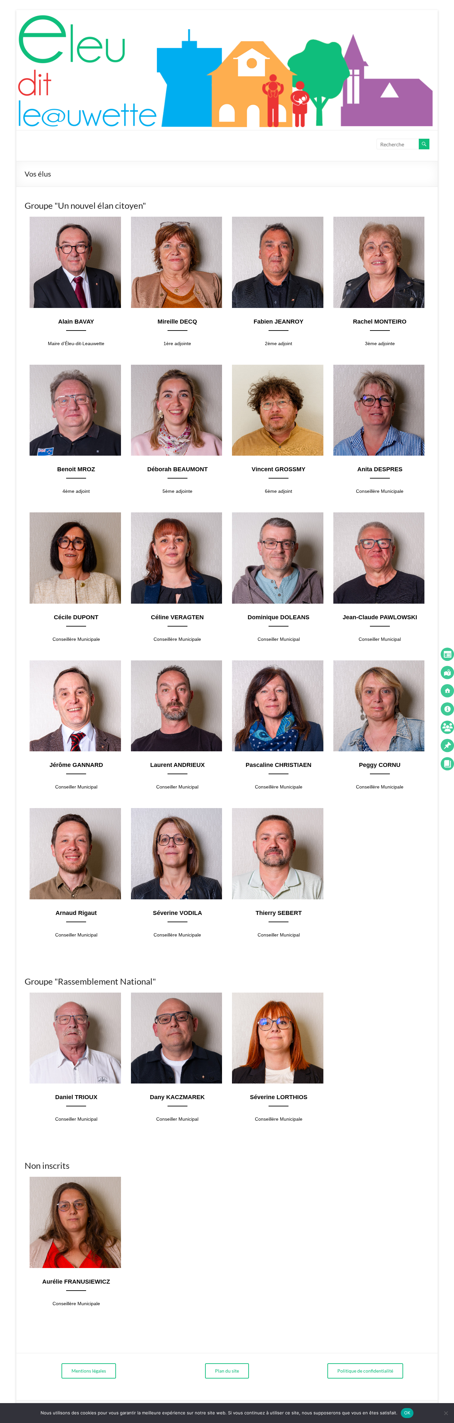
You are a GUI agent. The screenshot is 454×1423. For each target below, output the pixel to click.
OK (407, 1412)
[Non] (445, 1413)
